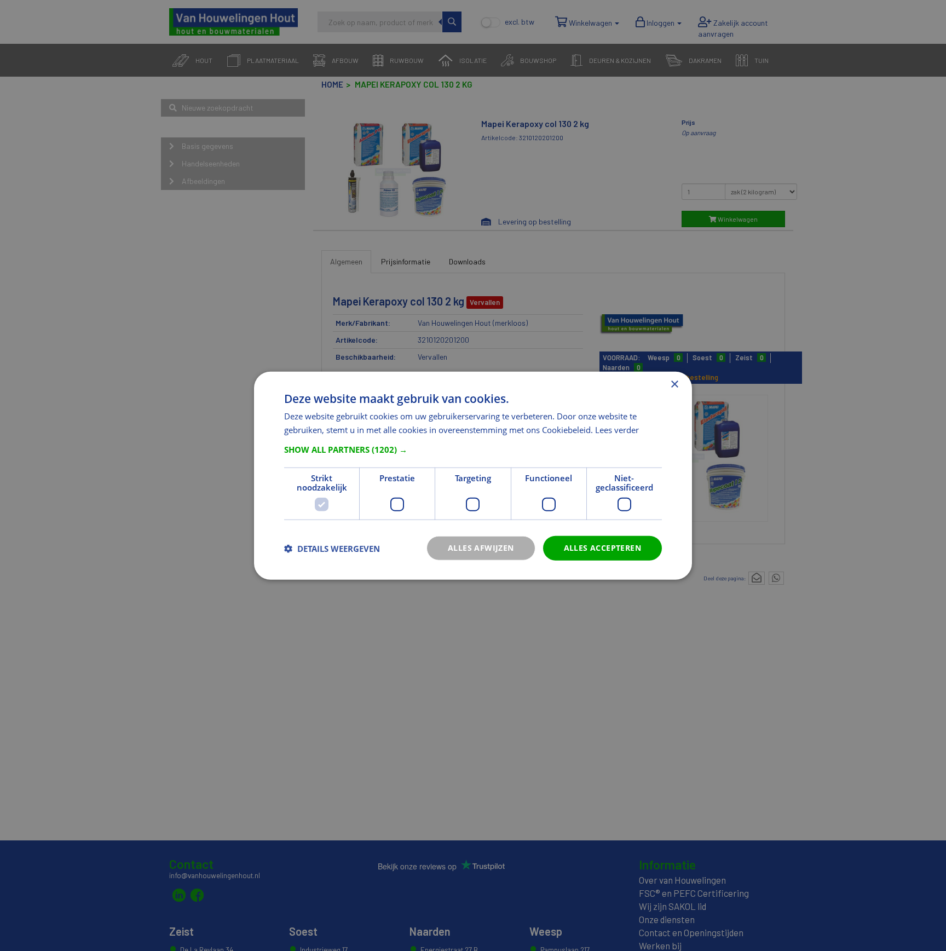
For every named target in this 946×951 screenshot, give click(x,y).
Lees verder (617, 429)
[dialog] (473, 475)
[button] (473, 449)
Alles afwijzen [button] (481, 548)
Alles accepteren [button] (602, 548)
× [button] (674, 384)
